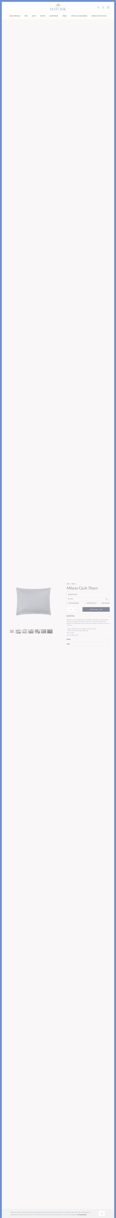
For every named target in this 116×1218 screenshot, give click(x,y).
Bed (68, 584)
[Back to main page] (58, 7)
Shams (73, 584)
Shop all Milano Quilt (72, 635)
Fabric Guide (70, 633)
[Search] (98, 7)
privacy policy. (82, 1214)
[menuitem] (15, 16)
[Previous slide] (8, 631)
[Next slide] (59, 631)
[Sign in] (103, 7)
